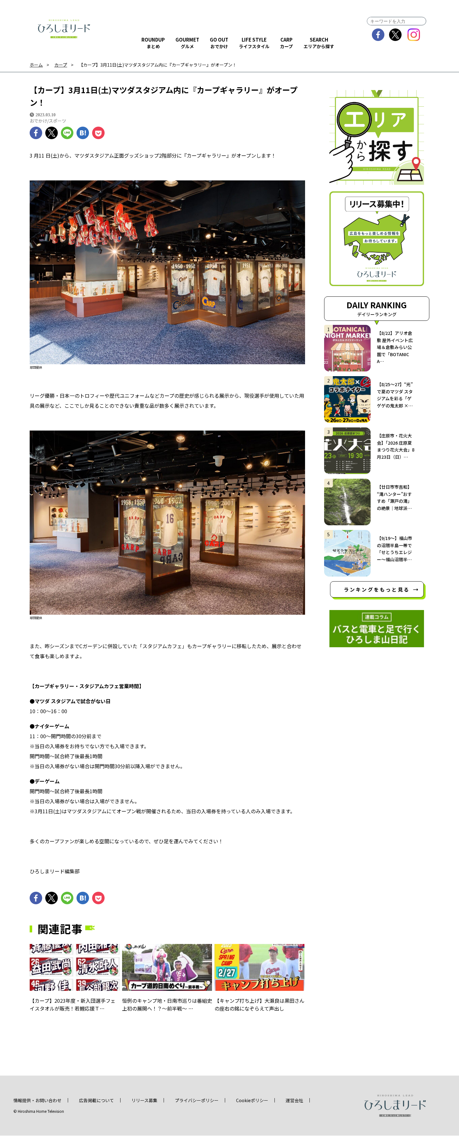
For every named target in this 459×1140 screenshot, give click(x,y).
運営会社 (294, 1100)
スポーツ (57, 121)
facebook (378, 34)
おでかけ (38, 121)
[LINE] (67, 133)
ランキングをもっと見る (377, 589)
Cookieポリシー (252, 1100)
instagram (414, 34)
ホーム (36, 65)
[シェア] (36, 133)
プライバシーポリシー (197, 1100)
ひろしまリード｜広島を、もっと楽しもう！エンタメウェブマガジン (64, 29)
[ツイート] (51, 133)
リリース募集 (144, 1100)
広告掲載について (96, 1100)
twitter (395, 34)
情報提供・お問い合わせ (37, 1100)
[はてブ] (82, 133)
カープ (60, 65)
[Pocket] (98, 133)
